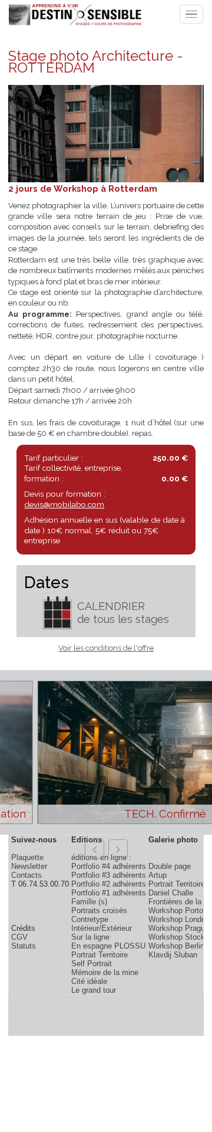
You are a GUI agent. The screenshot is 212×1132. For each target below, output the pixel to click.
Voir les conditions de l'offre (106, 648)
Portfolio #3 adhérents (108, 875)
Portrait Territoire (99, 954)
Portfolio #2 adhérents (108, 884)
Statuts (23, 945)
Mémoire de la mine (104, 972)
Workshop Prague (178, 928)
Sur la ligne (90, 937)
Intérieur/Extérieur (101, 928)
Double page (169, 866)
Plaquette (27, 857)
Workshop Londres (180, 919)
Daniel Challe (170, 892)
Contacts (26, 875)
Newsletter (29, 866)
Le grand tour (93, 990)
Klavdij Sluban (172, 954)
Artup (157, 875)
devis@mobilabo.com (64, 504)
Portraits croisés (99, 910)
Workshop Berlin (176, 945)
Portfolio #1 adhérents (108, 892)
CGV (19, 937)
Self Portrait (91, 963)
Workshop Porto (175, 910)
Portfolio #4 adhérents (108, 866)
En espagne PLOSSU (108, 945)
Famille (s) (89, 901)
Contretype (89, 919)
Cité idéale (89, 981)
